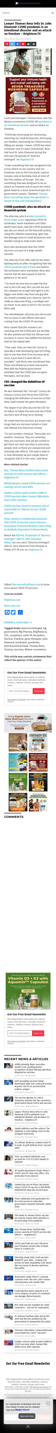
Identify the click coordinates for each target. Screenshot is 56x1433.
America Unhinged (32, 628)
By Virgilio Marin (32, 1137)
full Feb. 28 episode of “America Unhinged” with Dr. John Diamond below (27, 539)
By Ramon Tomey (32, 1179)
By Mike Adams (31, 1271)
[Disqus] (28, 858)
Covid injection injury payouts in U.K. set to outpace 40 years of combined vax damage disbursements (32, 1294)
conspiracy (16, 635)
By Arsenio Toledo (32, 1193)
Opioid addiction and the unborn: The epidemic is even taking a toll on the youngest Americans (32, 1131)
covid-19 (27, 635)
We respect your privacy (39, 1387)
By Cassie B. (30, 1092)
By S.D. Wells (30, 1336)
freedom (18, 638)
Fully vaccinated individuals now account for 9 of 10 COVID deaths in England (32, 1159)
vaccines (19, 649)
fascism (8, 638)
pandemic (33, 642)
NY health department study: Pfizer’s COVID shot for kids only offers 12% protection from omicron (32, 1173)
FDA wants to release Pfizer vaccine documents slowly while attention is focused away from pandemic (32, 1218)
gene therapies (33, 638)
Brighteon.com (12, 599)
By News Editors (32, 1252)
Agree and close (27, 1416)
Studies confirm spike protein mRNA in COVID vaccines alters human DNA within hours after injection (26, 496)
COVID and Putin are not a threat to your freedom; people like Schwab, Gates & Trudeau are (31, 1246)
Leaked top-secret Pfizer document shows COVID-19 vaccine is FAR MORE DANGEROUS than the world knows (32, 1187)
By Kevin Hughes (32, 1123)
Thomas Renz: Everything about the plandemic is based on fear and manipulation (26, 197)
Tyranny (8, 649)
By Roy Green (31, 1238)
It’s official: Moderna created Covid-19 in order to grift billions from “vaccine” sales (33, 1145)
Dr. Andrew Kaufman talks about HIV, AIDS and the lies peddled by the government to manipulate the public (33, 1319)
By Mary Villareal (32, 1106)
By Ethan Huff (30, 1076)
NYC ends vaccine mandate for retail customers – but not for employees (32, 1306)
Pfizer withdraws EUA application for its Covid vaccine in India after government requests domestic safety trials (33, 1202)
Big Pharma (25, 631)
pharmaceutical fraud (16, 646)
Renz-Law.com (12, 605)
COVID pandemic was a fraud (20, 267)
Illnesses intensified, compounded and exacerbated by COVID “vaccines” (33, 1331)
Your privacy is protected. (16, 699)
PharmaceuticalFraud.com (25, 584)
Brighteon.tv (40, 631)
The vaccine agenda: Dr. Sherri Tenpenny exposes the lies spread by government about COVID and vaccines (33, 1100)
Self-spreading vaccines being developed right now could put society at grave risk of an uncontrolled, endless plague (33, 1085)
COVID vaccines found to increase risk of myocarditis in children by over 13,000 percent (26, 509)
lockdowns (21, 642)
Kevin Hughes (25, 39)
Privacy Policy (22, 1410)
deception (38, 635)
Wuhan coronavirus (35, 649)
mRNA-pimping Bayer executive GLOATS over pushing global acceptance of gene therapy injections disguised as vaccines (33, 1068)
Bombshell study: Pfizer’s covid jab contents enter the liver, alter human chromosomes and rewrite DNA (32, 1279)
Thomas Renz (36, 646)
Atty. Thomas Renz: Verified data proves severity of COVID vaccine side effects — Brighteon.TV (26, 474)
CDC (6, 635)
